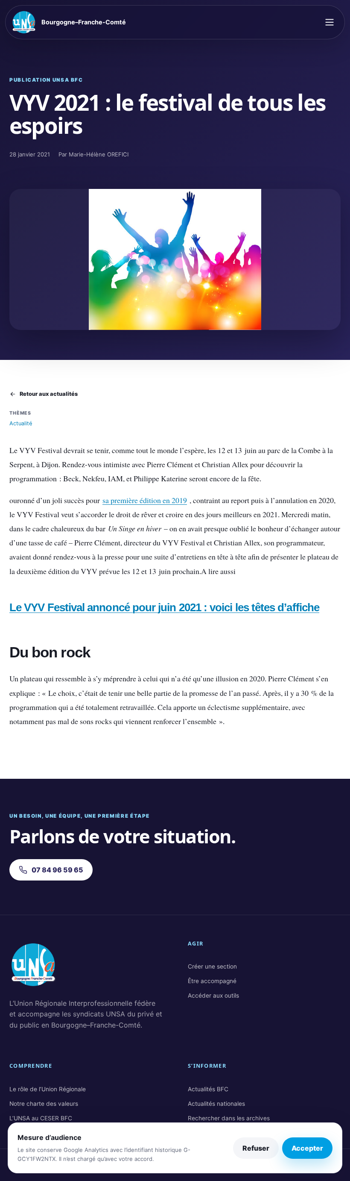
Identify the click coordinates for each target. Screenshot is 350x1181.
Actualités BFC (208, 1089)
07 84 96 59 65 (57, 870)
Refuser (255, 1148)
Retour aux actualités (49, 394)
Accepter (307, 1148)
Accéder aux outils (213, 995)
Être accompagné (212, 981)
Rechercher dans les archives (229, 1118)
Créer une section (212, 966)
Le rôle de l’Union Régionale (47, 1089)
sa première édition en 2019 (144, 500)
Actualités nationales (216, 1103)
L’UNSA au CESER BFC (40, 1118)
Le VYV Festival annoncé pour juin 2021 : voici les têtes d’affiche (164, 607)
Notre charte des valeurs (43, 1103)
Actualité (20, 423)
